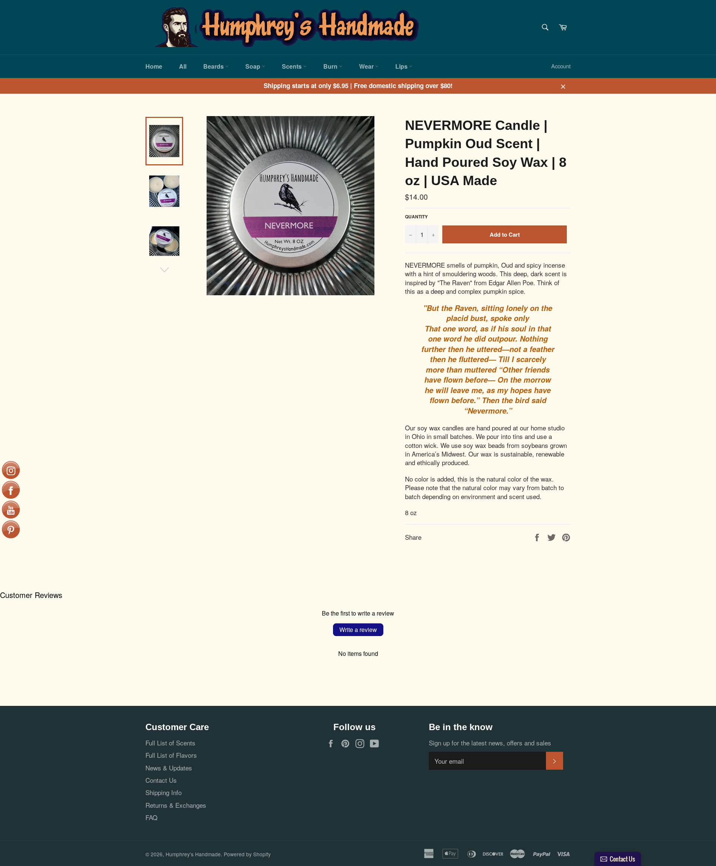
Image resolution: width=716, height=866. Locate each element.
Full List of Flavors (171, 755)
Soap (253, 66)
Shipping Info (163, 792)
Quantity (416, 217)
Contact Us (161, 780)
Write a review (358, 629)
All (182, 66)
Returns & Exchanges (175, 805)
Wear (367, 66)
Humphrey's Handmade (193, 854)
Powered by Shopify (247, 854)
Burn (331, 66)
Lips (402, 66)
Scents (292, 66)
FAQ (151, 817)
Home (153, 66)
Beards (214, 66)
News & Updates (168, 767)
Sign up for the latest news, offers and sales (490, 742)
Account (561, 66)
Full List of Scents (170, 742)
